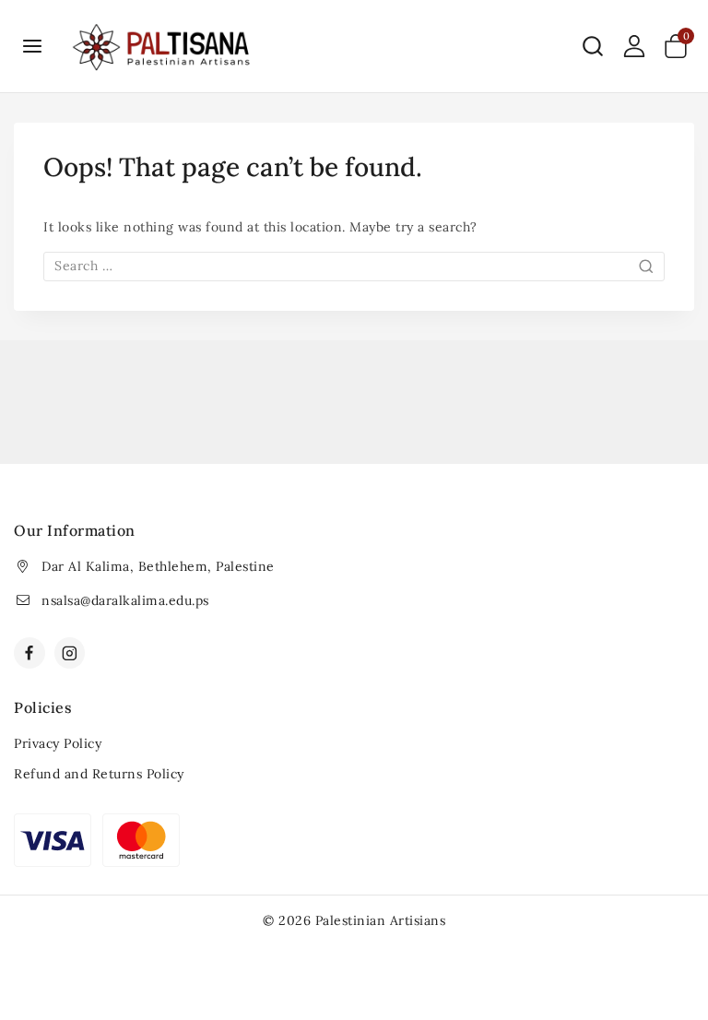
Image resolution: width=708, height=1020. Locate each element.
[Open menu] (33, 46)
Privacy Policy (57, 743)
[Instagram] (70, 653)
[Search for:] (354, 265)
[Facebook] (29, 653)
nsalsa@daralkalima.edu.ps (125, 600)
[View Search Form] (593, 46)
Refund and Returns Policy (99, 773)
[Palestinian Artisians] (162, 47)
